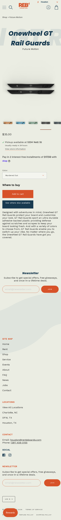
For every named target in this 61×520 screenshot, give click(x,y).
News (5, 380)
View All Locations (12, 407)
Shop (4, 17)
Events (6, 364)
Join (50, 289)
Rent (5, 349)
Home (5, 344)
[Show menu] (4, 7)
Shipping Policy (43, 515)
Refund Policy (26, 515)
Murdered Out (11, 175)
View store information (15, 149)
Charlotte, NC (10, 412)
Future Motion (16, 17)
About (5, 369)
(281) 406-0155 (19, 442)
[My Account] (48, 7)
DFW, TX (7, 417)
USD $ (7, 499)
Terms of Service (33, 509)
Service (6, 359)
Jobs (5, 385)
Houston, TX (9, 422)
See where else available (17, 203)
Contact (6, 390)
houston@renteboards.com (25, 439)
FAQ (4, 375)
